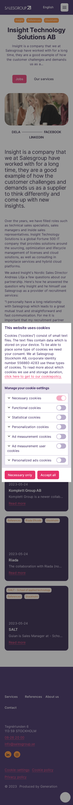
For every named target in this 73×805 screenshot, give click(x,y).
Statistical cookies (25, 417)
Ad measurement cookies (31, 436)
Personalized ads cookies (31, 460)
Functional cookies (26, 408)
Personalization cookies (30, 427)
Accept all (48, 475)
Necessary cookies (26, 398)
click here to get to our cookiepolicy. (33, 376)
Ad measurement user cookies (26, 448)
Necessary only (20, 475)
